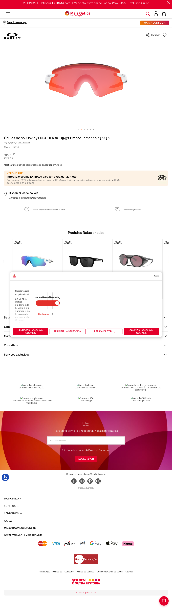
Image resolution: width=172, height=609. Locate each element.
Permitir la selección (67, 331)
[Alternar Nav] (8, 14)
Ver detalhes (24, 142)
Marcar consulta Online (20, 528)
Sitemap (129, 572)
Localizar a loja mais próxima (23, 535)
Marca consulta (154, 22)
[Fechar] (168, 2)
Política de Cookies (85, 572)
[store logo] (77, 14)
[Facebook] (74, 481)
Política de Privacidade (99, 450)
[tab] (86, 345)
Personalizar (103, 331)
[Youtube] (82, 481)
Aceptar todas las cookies (141, 331)
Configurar (43, 314)
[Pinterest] (90, 481)
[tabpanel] (86, 269)
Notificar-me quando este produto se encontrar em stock (33, 165)
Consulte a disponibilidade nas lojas (27, 197)
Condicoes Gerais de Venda (110, 572)
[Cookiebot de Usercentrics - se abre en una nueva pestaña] (144, 276)
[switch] (55, 303)
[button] (148, 14)
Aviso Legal (44, 572)
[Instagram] (98, 481)
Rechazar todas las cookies (30, 331)
